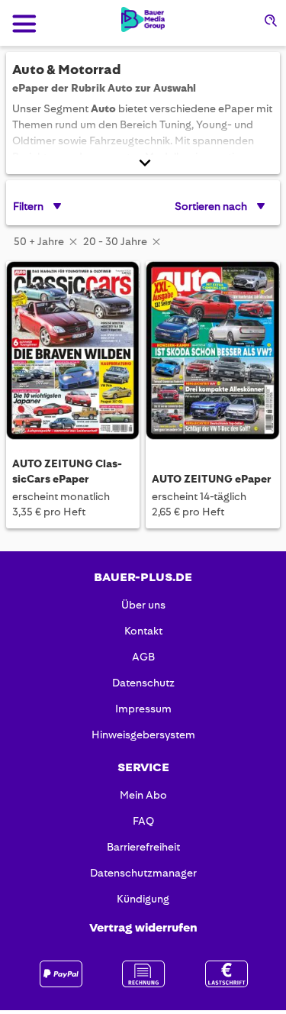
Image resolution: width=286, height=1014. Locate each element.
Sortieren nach (211, 206)
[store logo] (143, 19)
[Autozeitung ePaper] (212, 352)
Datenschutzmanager (143, 873)
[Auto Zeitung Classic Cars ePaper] (73, 352)
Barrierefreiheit (143, 847)
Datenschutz (143, 683)
